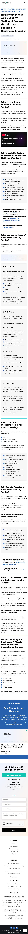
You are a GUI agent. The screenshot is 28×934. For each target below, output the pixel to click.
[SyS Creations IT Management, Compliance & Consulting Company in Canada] (6, 2)
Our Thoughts (14, 846)
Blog (12, 8)
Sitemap (18, 932)
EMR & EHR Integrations (14, 889)
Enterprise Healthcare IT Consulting (14, 866)
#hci (18, 218)
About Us (14, 843)
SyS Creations (5, 8)
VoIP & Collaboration (14, 868)
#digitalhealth (7, 220)
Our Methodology (14, 848)
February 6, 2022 (8, 227)
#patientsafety (20, 563)
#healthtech (16, 220)
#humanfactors (7, 222)
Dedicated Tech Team (14, 873)
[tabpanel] (14, 786)
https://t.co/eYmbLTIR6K (10, 213)
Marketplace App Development (14, 871)
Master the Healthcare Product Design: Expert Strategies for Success (13, 747)
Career (14, 854)
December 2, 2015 (18, 570)
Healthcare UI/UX (7, 36)
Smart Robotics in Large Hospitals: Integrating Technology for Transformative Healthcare (14, 910)
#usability (13, 218)
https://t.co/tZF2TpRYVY (10, 564)
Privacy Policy (11, 932)
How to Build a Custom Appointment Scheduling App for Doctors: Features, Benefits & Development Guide (14, 917)
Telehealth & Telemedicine (14, 884)
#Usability (16, 561)
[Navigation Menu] (24, 2)
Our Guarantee (14, 851)
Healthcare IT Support (14, 863)
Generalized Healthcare (14, 886)
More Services (13, 876)
